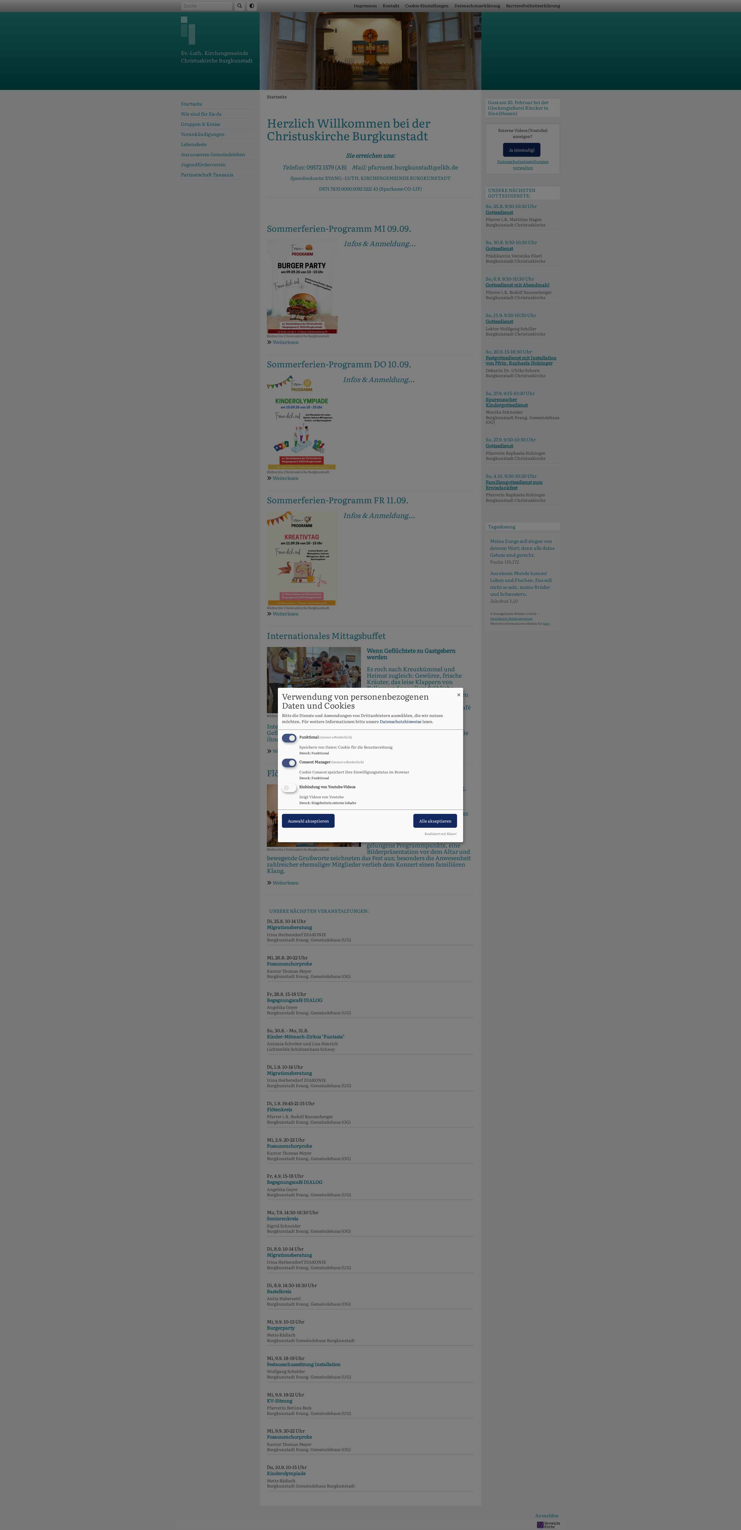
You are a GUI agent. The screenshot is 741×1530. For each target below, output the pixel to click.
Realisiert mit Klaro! (441, 833)
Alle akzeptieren (435, 821)
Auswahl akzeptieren (308, 821)
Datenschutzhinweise (400, 721)
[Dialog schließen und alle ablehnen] (458, 691)
